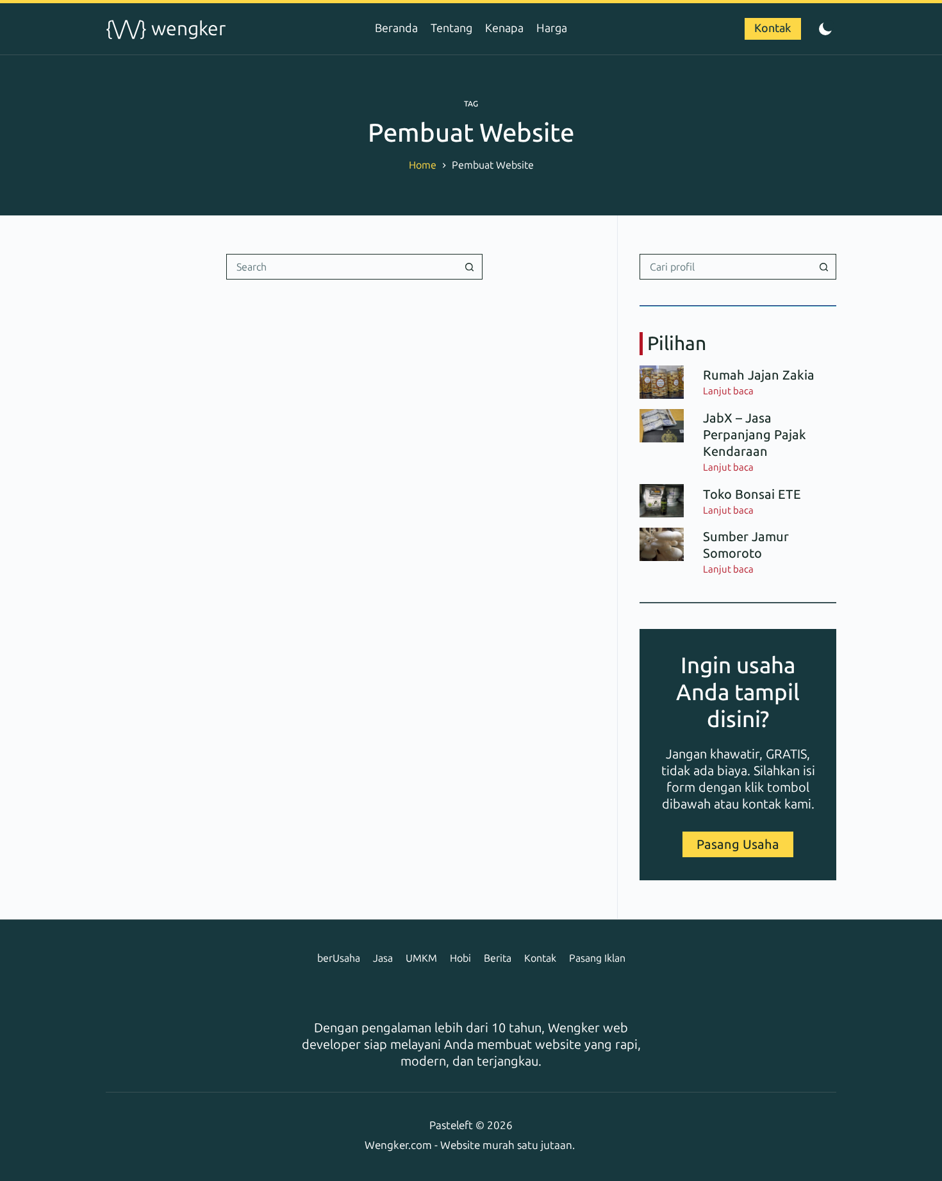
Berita (497, 958)
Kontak (772, 28)
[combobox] (342, 267)
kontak (761, 804)
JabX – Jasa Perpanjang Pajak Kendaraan (754, 434)
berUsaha (338, 958)
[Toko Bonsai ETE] (662, 500)
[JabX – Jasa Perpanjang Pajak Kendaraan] (662, 425)
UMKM (421, 958)
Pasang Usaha (738, 844)
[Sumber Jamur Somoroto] (662, 544)
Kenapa (504, 28)
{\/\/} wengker (166, 28)
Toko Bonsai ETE (752, 494)
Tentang (451, 28)
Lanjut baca (728, 391)
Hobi (460, 958)
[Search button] (470, 267)
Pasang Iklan (597, 958)
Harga (551, 28)
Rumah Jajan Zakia (758, 375)
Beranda (396, 28)
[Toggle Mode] (825, 29)
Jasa (383, 958)
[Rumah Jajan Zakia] (662, 382)
